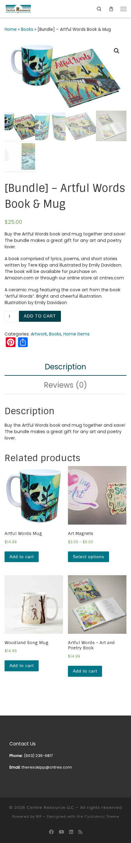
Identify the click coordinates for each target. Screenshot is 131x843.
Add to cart (40, 316)
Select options (88, 556)
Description (65, 366)
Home (11, 29)
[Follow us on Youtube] (61, 832)
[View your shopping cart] (111, 8)
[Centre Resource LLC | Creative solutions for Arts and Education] (18, 8)
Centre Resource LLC (50, 807)
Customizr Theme (101, 816)
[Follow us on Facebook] (51, 832)
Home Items (76, 334)
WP (39, 816)
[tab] (65, 366)
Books (27, 29)
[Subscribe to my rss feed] (80, 832)
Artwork (39, 334)
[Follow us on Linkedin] (71, 832)
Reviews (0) (65, 385)
